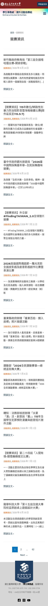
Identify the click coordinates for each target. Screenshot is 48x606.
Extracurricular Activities (17, 13)
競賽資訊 (7, 68)
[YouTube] (28, 600)
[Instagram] (24, 600)
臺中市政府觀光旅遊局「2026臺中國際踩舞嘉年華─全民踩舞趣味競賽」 (23, 165)
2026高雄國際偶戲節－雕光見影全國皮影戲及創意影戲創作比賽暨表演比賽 (23, 267)
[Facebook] (19, 600)
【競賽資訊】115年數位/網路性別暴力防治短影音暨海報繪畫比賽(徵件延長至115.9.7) (23, 111)
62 (33, 549)
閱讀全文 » (8, 89)
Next (24, 554)
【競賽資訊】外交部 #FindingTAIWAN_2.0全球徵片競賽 (24, 216)
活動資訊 (7, 119)
